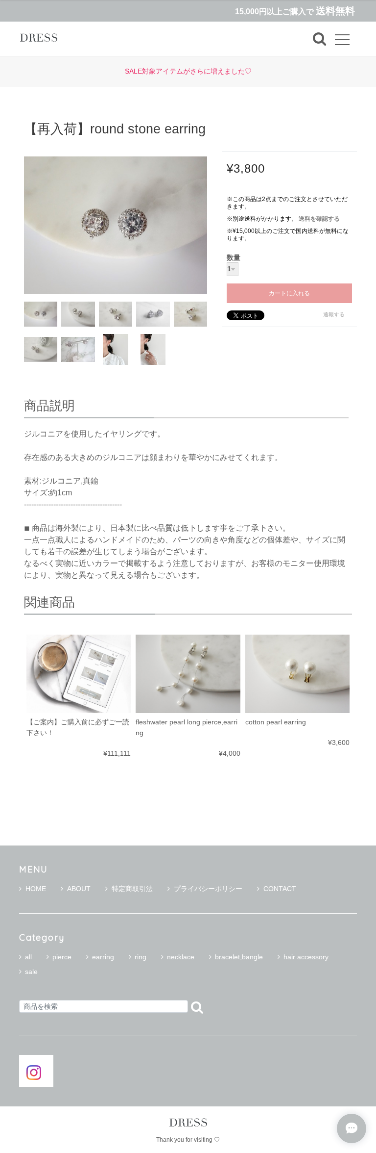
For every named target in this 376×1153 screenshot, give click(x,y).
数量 (233, 258)
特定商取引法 (132, 889)
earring (103, 957)
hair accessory (306, 957)
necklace (180, 957)
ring (140, 957)
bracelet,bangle (239, 957)
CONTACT (279, 889)
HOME (35, 889)
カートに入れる (289, 293)
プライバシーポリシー (208, 889)
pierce (61, 957)
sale (31, 971)
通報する (334, 314)
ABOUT (79, 889)
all (28, 957)
